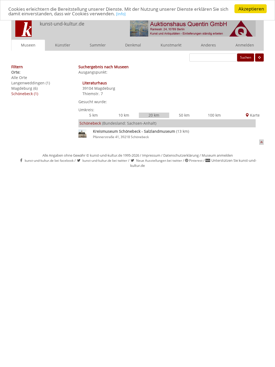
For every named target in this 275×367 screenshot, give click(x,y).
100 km (214, 115)
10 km (123, 115)
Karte (254, 115)
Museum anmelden (217, 155)
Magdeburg (104, 88)
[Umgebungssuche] (259, 57)
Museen (28, 45)
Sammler (98, 45)
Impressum (151, 155)
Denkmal (133, 45)
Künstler (62, 45)
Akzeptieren (251, 9)
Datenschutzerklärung (181, 155)
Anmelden (245, 45)
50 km (184, 115)
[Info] (121, 13)
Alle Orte (19, 77)
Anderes (208, 45)
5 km (93, 115)
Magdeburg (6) (24, 88)
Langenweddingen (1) (30, 82)
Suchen (245, 57)
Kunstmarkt (171, 45)
